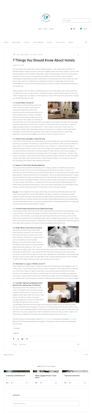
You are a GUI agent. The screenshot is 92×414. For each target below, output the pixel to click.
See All (86, 354)
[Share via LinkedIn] (22, 339)
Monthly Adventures (38, 42)
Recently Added (16, 42)
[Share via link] (27, 339)
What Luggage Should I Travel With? (45, 376)
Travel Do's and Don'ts (72, 376)
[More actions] (78, 54)
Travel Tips (26, 42)
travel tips (16, 328)
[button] (86, 42)
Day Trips (49, 42)
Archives (70, 42)
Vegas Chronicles (60, 42)
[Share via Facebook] (13, 339)
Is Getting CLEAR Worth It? (15, 376)
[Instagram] (71, 29)
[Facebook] (74, 29)
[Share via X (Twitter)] (18, 339)
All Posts (6, 42)
